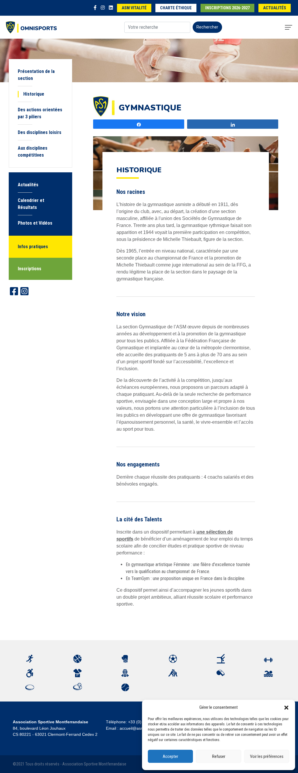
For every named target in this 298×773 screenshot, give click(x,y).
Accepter (170, 756)
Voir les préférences (266, 756)
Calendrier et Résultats (31, 204)
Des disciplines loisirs (39, 132)
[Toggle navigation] (288, 27)
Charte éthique (176, 8)
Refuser (218, 756)
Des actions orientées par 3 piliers (40, 113)
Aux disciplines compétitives (32, 151)
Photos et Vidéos (35, 223)
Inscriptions (29, 268)
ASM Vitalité (134, 8)
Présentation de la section (36, 75)
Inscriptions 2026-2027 (227, 8)
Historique (33, 94)
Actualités (274, 8)
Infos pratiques (33, 246)
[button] (286, 707)
